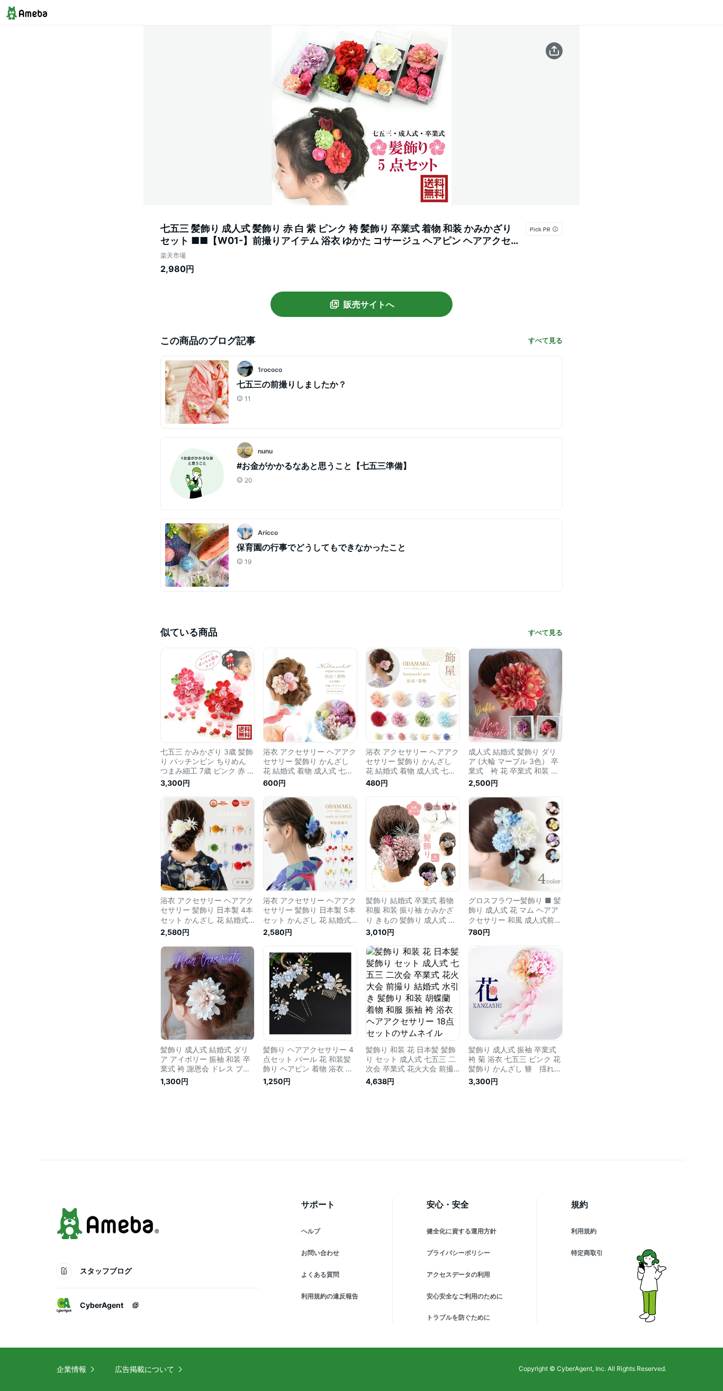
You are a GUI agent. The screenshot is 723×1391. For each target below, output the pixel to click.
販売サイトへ (369, 304)
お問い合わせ (320, 1253)
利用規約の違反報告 (329, 1296)
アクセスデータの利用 (458, 1274)
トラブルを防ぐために (458, 1317)
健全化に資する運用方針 (461, 1231)
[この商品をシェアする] (554, 50)
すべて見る (545, 340)
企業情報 (71, 1369)
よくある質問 (320, 1274)
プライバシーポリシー (458, 1253)
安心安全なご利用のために (465, 1296)
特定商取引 (587, 1253)
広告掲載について (144, 1369)
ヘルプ (310, 1231)
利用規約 (584, 1231)
